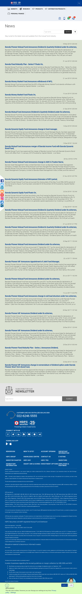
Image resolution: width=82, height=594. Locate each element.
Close (70, 585)
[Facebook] (8, 434)
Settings (13, 592)
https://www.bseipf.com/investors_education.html (15, 556)
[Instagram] (34, 434)
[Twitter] (13, 434)
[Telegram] (40, 434)
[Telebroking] (60, 18)
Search (68, 32)
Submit (69, 399)
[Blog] (24, 434)
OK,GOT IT (64, 585)
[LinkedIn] (19, 434)
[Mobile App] (64, 18)
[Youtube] (29, 434)
